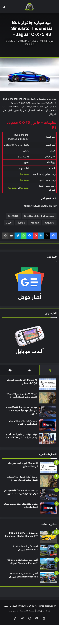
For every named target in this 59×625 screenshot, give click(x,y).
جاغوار (20, 222)
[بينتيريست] (36, 236)
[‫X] (47, 236)
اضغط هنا (24, 174)
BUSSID (12, 216)
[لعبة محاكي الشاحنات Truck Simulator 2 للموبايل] (48, 550)
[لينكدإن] (41, 236)
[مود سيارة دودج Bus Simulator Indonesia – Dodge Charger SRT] (48, 537)
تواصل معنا (13, 610)
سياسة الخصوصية (27, 610)
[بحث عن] (3, 7)
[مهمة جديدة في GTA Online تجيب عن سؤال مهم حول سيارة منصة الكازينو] (47, 411)
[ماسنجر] (29, 236)
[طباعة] (5, 236)
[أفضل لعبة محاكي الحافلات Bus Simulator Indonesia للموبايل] (48, 577)
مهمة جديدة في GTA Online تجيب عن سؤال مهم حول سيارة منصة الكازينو (21, 410)
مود (8, 222)
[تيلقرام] (18, 236)
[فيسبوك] (53, 236)
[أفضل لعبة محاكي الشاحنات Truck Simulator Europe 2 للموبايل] (48, 564)
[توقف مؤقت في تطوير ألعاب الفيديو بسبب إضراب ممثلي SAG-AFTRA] (47, 438)
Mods (34, 222)
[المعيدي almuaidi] (29, 6)
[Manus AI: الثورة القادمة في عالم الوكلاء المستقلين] (47, 384)
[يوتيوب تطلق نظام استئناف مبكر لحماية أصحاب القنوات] (47, 425)
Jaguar (48, 222)
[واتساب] (24, 236)
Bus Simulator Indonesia (38, 216)
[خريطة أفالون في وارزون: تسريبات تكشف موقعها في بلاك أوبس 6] (47, 397)
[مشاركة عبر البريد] (11, 236)
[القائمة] (55, 7)
